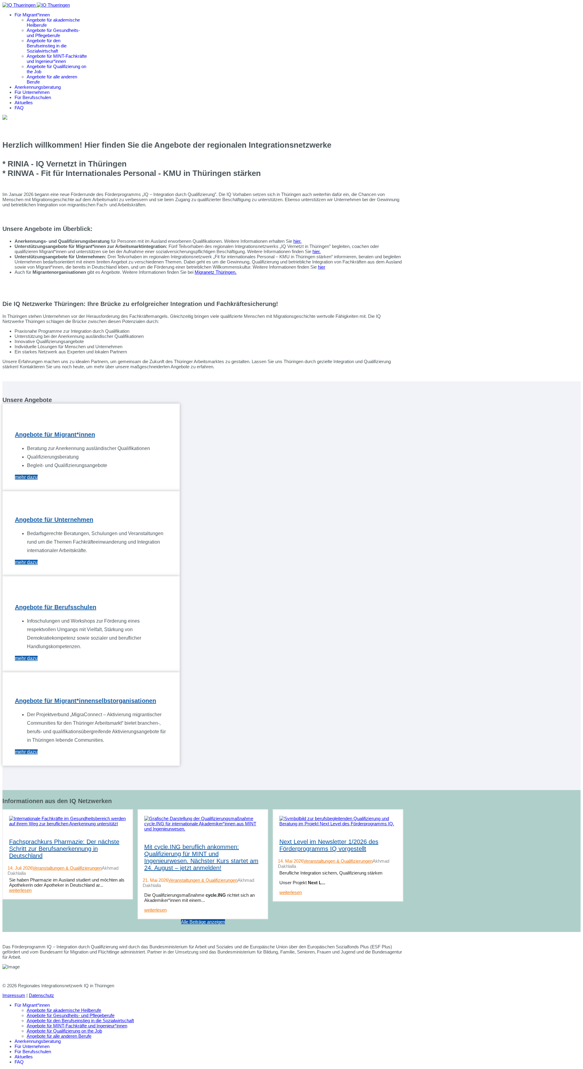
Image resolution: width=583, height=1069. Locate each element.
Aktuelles (24, 102)
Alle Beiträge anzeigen (203, 921)
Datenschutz (41, 995)
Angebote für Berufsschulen (55, 607)
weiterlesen (20, 890)
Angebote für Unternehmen (54, 519)
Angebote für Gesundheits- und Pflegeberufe (53, 33)
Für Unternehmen (32, 92)
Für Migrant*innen (32, 14)
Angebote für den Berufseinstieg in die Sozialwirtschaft (46, 45)
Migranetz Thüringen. (216, 272)
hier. (297, 241)
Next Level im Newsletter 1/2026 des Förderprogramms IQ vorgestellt (328, 845)
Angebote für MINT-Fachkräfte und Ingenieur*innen (57, 58)
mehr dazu (26, 477)
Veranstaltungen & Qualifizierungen (67, 868)
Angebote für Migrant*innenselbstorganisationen (85, 700)
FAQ (19, 107)
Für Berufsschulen (33, 97)
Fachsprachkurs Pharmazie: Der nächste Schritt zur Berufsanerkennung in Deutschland (64, 848)
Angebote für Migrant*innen (55, 434)
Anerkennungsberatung (38, 87)
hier (321, 267)
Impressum (13, 995)
